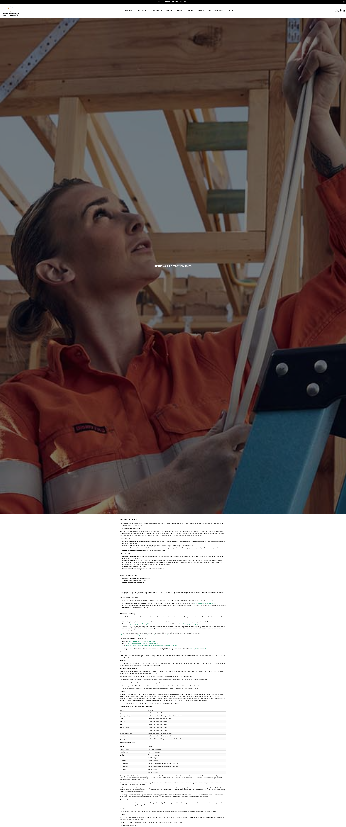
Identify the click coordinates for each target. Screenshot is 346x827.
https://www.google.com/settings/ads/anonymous (143, 643)
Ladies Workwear (156, 11)
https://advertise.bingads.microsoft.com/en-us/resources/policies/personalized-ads (151, 645)
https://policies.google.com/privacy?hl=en (138, 624)
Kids (209, 11)
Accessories (200, 11)
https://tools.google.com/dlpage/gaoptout (191, 624)
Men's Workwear (142, 11)
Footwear (169, 11)
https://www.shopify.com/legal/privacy (205, 603)
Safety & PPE (179, 11)
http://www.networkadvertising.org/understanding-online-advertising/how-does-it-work (147, 635)
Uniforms (190, 11)
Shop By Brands (128, 11)
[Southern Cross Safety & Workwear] (11, 11)
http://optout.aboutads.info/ (198, 649)
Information (218, 11)
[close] (344, 2)
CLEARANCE (229, 11)
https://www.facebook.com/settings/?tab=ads (143, 641)
